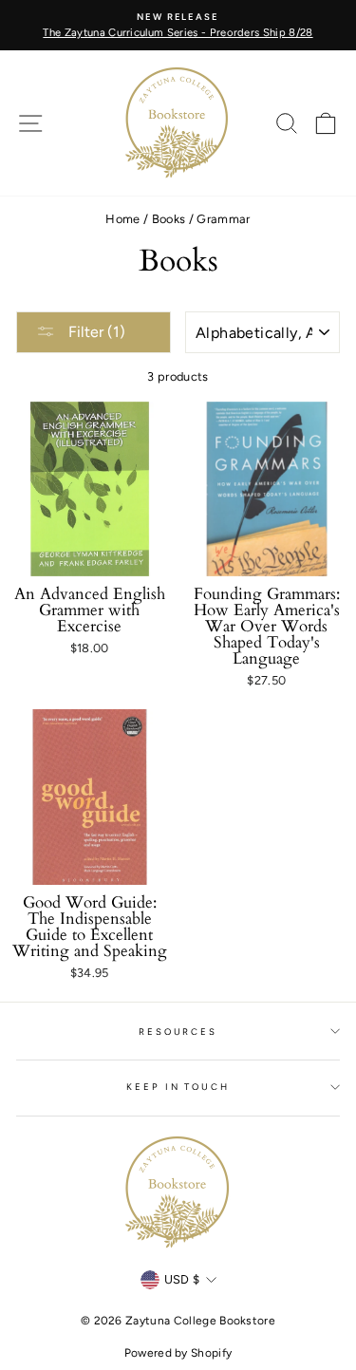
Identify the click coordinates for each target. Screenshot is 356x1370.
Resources (178, 1031)
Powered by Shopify (178, 1353)
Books (169, 219)
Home (122, 219)
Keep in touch (177, 1086)
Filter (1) (95, 332)
